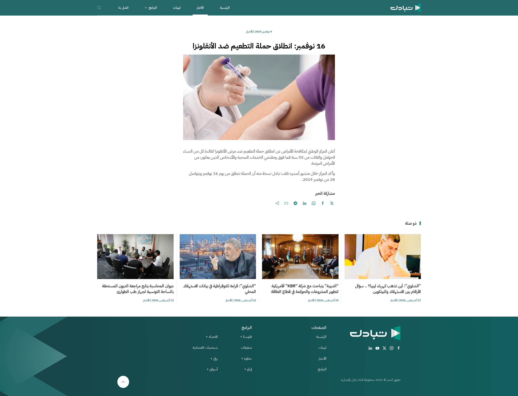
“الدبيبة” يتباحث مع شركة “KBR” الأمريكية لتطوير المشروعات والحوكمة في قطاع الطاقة (305, 289)
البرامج (322, 369)
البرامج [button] (153, 7)
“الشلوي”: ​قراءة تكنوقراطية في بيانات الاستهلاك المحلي (219, 289)
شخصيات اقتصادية (205, 347)
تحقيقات (246, 347)
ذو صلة (411, 223)
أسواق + (212, 369)
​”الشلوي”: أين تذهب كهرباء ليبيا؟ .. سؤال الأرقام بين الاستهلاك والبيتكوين (388, 289)
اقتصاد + (212, 336)
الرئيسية (225, 7)
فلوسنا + (246, 336)
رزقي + (214, 358)
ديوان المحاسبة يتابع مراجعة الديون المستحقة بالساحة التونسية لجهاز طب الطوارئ (138, 289)
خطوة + (246, 358)
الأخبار (200, 7)
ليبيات (176, 7)
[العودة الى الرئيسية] (406, 7)
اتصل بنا (123, 7)
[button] (99, 7)
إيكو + (248, 369)
